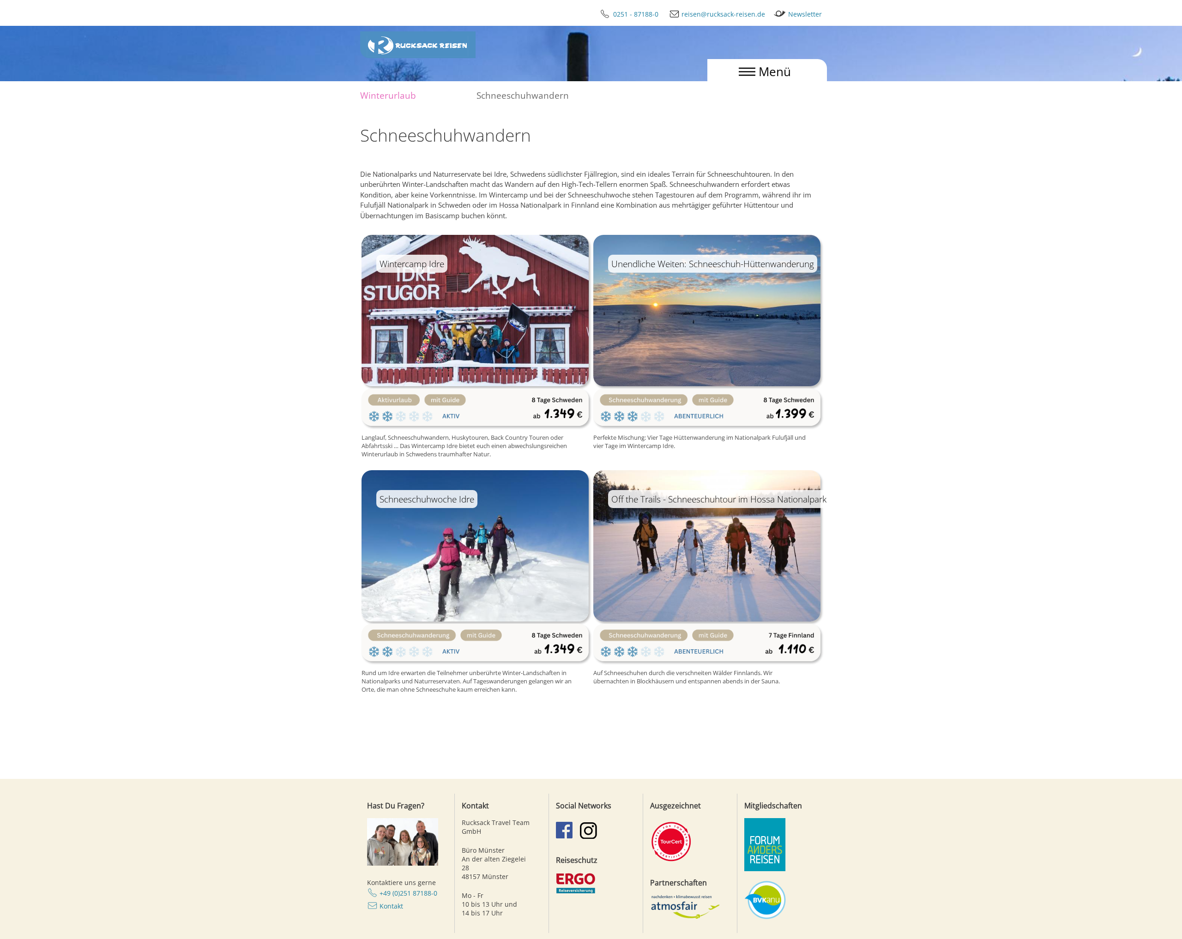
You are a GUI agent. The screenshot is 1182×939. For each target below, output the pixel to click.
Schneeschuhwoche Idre (427, 499)
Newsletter (805, 14)
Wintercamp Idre (412, 263)
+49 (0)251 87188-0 (408, 893)
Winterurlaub (388, 95)
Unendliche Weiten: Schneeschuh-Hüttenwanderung (712, 263)
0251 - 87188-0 (636, 14)
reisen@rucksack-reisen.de (723, 14)
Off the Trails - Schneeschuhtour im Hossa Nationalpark (718, 499)
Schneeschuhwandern (522, 95)
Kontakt (391, 906)
